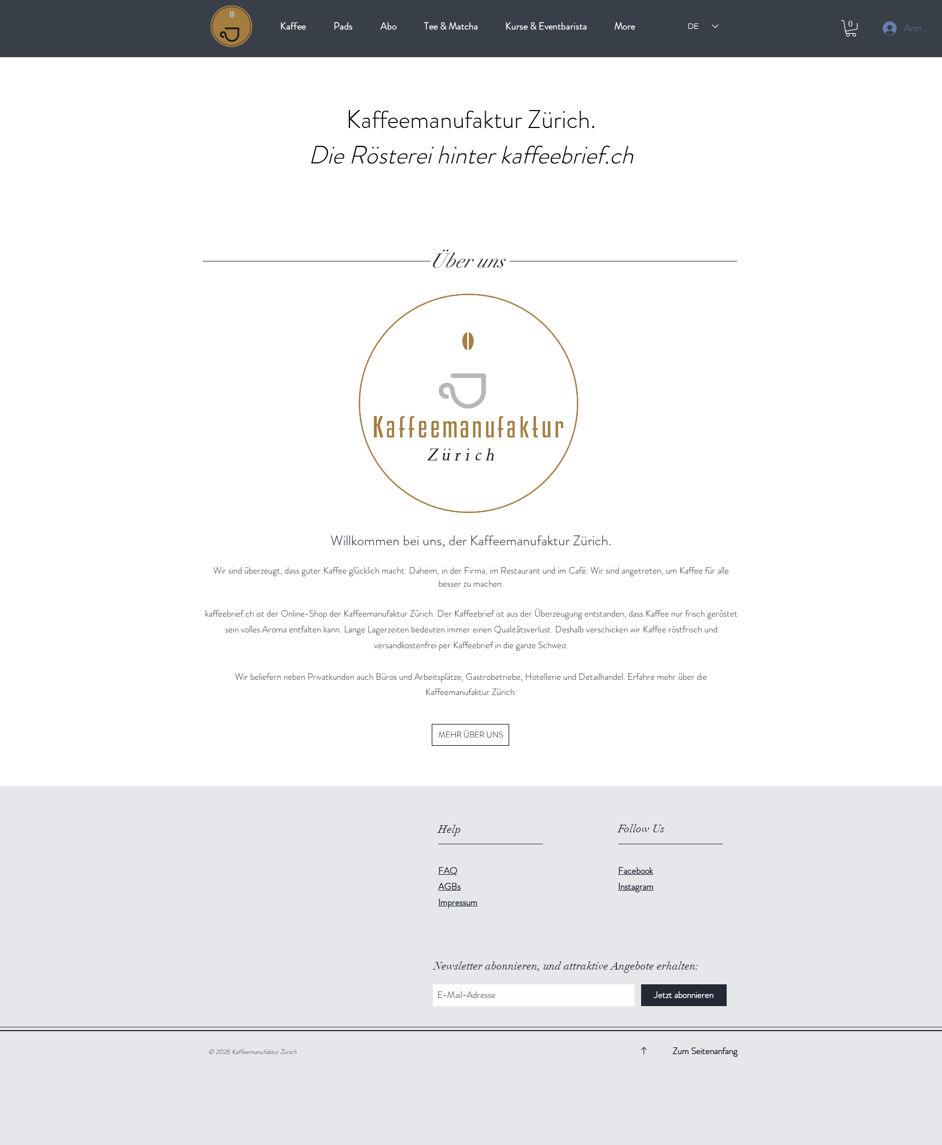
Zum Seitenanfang (705, 1050)
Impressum (458, 902)
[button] (851, 28)
